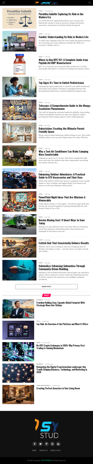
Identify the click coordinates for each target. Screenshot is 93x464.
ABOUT (34, 450)
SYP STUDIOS (46, 460)
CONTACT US (43, 450)
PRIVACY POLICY (55, 450)
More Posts (46, 286)
